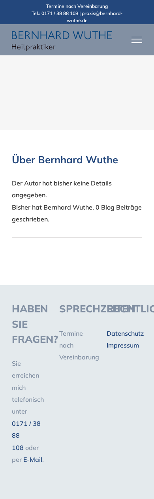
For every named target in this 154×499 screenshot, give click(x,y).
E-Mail (32, 459)
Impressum (123, 345)
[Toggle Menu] (137, 40)
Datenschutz (125, 333)
